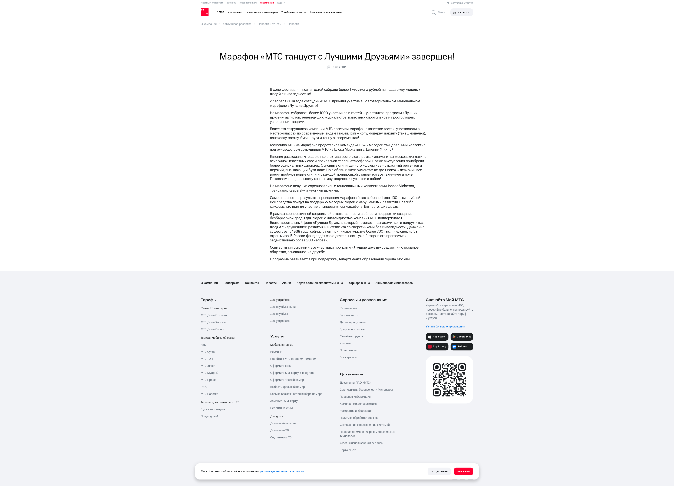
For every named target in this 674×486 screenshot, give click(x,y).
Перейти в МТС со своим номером (293, 359)
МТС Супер (208, 352)
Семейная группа (351, 336)
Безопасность (349, 315)
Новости (271, 283)
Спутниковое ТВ (281, 437)
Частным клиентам (212, 3)
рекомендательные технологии (282, 471)
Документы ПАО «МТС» (355, 383)
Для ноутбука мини (283, 307)
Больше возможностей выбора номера (296, 394)
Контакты (252, 283)
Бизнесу (231, 3)
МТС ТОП (207, 359)
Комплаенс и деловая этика (358, 404)
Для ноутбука (279, 314)
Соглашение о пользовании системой (365, 425)
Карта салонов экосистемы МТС (320, 283)
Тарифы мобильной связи (217, 338)
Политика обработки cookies (359, 418)
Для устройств (280, 300)
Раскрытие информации (356, 411)
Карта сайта (348, 450)
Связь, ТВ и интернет (215, 308)
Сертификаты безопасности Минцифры (366, 390)
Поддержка (231, 283)
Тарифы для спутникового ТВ (220, 402)
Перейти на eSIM (281, 408)
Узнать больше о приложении (445, 326)
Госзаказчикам (248, 3)
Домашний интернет (284, 423)
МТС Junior (208, 366)
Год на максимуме (213, 409)
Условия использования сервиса (361, 443)
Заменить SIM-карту (284, 401)
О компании (267, 3)
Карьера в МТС (359, 283)
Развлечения (348, 308)
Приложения (348, 350)
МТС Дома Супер (212, 329)
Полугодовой (209, 416)
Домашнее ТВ (279, 430)
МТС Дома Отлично (214, 315)
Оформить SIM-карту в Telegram (292, 373)
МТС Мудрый (209, 373)
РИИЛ (204, 387)
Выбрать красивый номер (287, 387)
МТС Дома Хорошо (213, 322)
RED (203, 345)
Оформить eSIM (281, 366)
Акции (286, 283)
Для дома (276, 416)
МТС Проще (208, 380)
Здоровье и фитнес (352, 329)
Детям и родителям (353, 322)
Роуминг (276, 352)
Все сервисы (348, 357)
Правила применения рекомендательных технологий (367, 434)
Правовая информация (355, 397)
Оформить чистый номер (287, 380)
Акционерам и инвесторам (394, 283)
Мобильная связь (281, 345)
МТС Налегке (209, 394)
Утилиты (345, 343)
